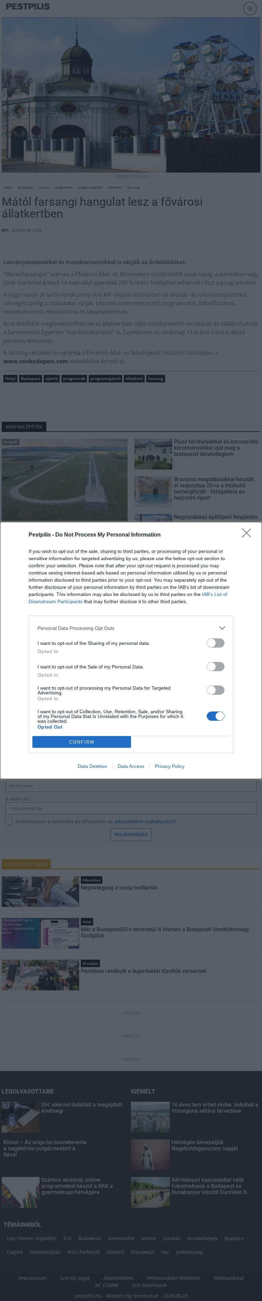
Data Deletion (92, 766)
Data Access (131, 766)
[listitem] (131, 628)
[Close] (248, 535)
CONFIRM (81, 742)
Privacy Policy (170, 766)
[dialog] (131, 650)
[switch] (215, 643)
